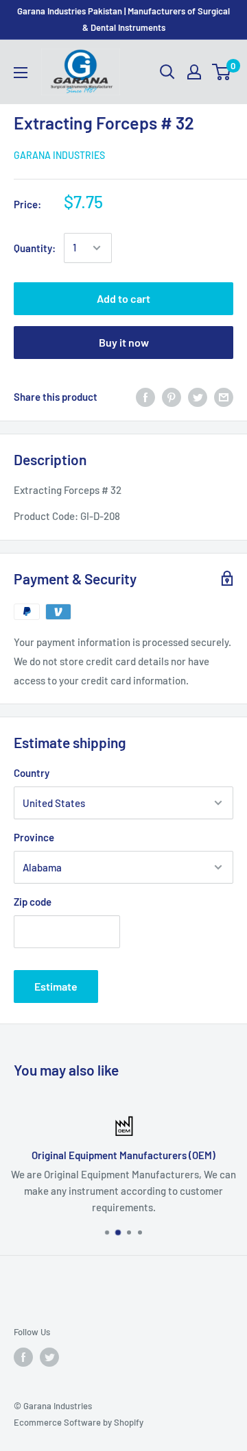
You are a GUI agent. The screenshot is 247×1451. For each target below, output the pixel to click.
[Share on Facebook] (145, 396)
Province (34, 837)
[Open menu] (20, 72)
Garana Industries (59, 155)
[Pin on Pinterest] (171, 396)
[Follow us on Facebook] (23, 1357)
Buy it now (124, 342)
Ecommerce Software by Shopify (78, 1422)
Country (31, 773)
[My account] (194, 71)
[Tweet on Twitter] (197, 396)
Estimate (56, 986)
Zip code (32, 901)
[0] (222, 72)
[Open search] (167, 71)
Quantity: (35, 248)
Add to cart (123, 298)
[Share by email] (223, 396)
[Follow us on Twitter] (49, 1357)
